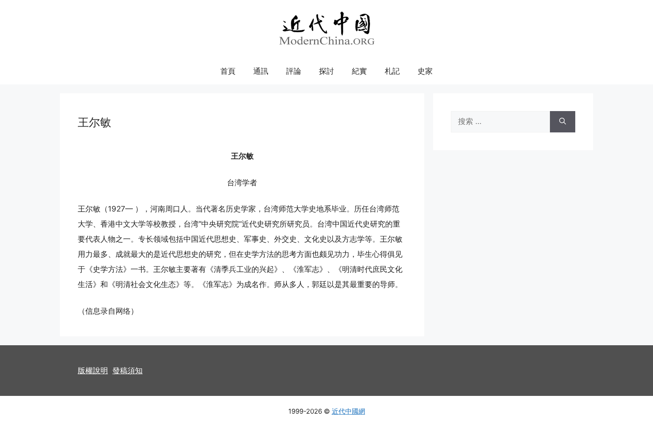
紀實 (359, 71)
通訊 (260, 71)
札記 (392, 71)
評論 (293, 71)
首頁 (227, 71)
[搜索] (562, 121)
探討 (326, 71)
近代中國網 (348, 411)
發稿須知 (127, 370)
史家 (425, 71)
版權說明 (93, 370)
